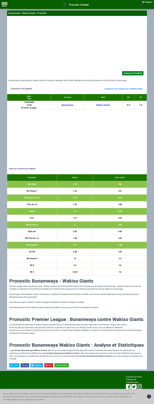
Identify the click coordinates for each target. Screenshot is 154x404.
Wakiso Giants (103, 105)
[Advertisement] (77, 44)
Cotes (74, 178)
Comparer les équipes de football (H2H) (123, 89)
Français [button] (148, 2)
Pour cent (119, 178)
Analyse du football (133, 73)
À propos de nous (134, 377)
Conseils (31, 178)
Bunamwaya (67, 105)
